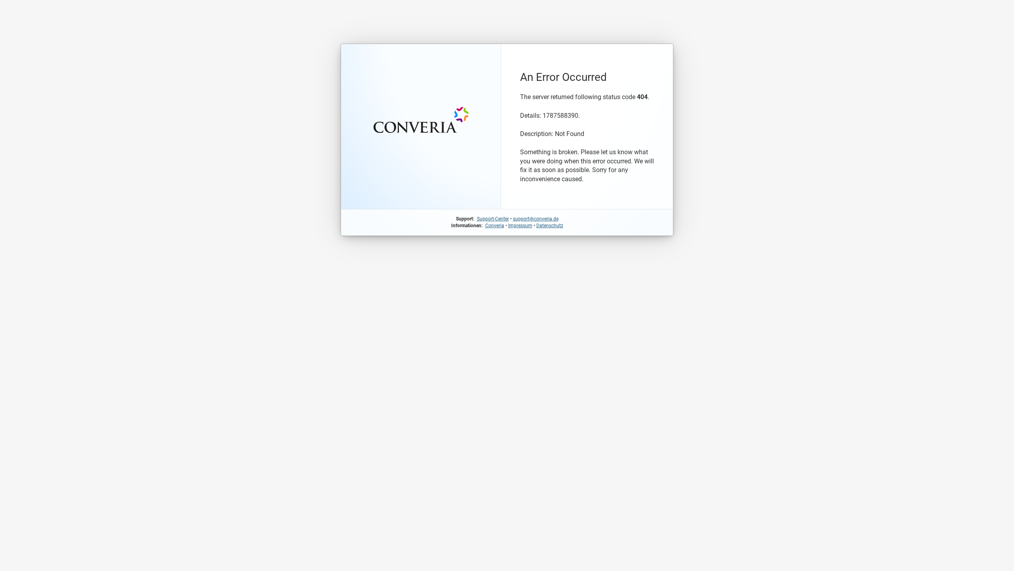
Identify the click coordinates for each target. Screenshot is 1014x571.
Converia (494, 225)
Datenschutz (549, 225)
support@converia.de (535, 219)
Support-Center (493, 219)
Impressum (520, 225)
